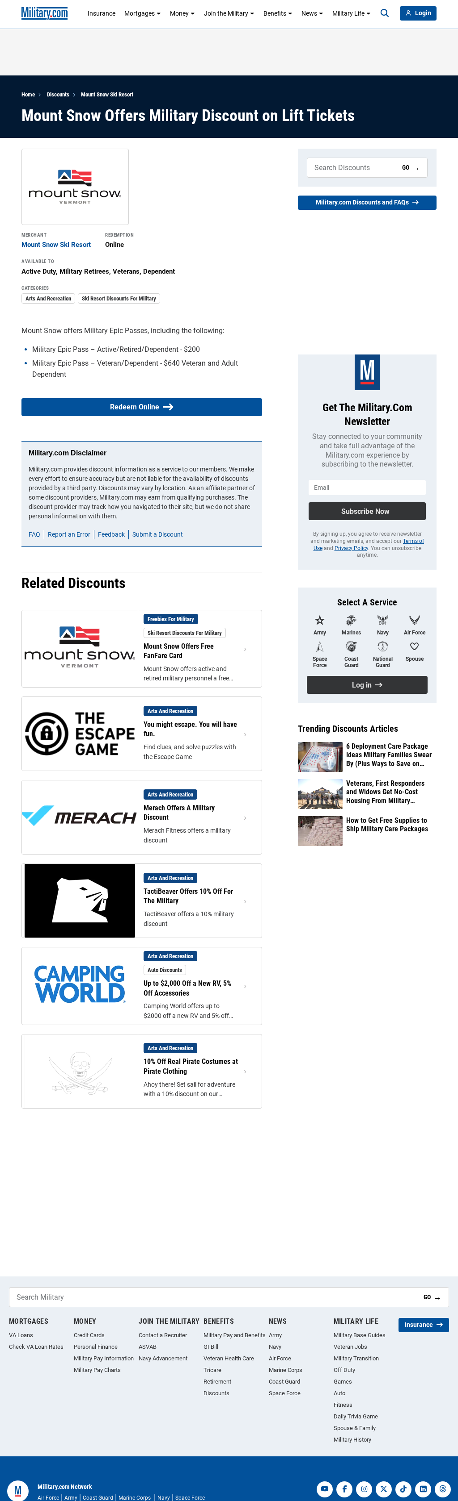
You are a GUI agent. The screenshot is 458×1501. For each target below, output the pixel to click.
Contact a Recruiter (163, 1335)
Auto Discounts (165, 970)
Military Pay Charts (97, 1370)
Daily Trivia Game (356, 1416)
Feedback (111, 534)
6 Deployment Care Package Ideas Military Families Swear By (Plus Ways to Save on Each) (389, 755)
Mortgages (139, 13)
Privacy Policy (351, 548)
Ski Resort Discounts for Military (119, 298)
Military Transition (356, 1358)
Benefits (274, 13)
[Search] (384, 13)
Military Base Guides (360, 1335)
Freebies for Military (171, 619)
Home (28, 94)
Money (179, 13)
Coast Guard (284, 1381)
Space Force (285, 1393)
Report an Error (69, 534)
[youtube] (325, 1489)
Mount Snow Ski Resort (107, 94)
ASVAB (148, 1346)
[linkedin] (423, 1489)
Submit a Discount (157, 534)
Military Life (348, 13)
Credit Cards (89, 1335)
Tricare (212, 1370)
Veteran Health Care (229, 1358)
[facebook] (344, 1489)
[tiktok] (403, 1489)
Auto (339, 1393)
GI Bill (211, 1346)
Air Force (280, 1358)
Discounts (58, 94)
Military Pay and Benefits (235, 1335)
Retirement (217, 1381)
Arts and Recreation (48, 298)
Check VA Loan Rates (36, 1346)
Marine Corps (285, 1370)
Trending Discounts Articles (348, 728)
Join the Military (226, 13)
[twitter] (384, 1489)
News (309, 13)
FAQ (34, 534)
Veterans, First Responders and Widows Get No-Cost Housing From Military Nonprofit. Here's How (385, 792)
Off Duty (344, 1370)
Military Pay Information (104, 1358)
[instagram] (364, 1489)
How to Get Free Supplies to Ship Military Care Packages (387, 824)
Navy (275, 1346)
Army (275, 1335)
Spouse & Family (355, 1428)
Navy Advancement (163, 1358)
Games (343, 1381)
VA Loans (21, 1335)
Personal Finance (96, 1346)
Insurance (101, 13)
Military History (352, 1439)
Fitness (343, 1404)
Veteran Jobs (350, 1346)
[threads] (443, 1489)
